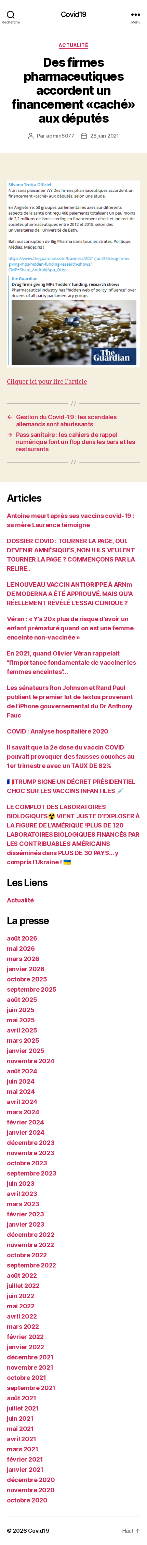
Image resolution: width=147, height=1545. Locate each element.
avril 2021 (21, 1438)
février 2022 (25, 1336)
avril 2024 (22, 1101)
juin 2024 (21, 1081)
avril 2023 (22, 1193)
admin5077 (60, 135)
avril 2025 (22, 1030)
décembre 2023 (31, 1142)
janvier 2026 (25, 969)
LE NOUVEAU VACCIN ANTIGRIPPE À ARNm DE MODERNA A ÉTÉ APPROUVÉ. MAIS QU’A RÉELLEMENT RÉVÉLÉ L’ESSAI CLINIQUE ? (70, 593)
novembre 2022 (30, 1244)
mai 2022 (21, 1306)
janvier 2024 (25, 1132)
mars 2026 (23, 958)
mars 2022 (23, 1326)
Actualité (74, 45)
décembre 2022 (30, 1234)
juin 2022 (20, 1295)
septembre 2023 (31, 1173)
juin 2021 (20, 1418)
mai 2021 (20, 1428)
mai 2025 (21, 1020)
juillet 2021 (23, 1408)
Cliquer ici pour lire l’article (47, 382)
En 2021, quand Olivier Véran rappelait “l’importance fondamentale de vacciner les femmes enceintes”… (71, 662)
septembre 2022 (31, 1265)
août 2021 (21, 1398)
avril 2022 (22, 1316)
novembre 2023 (30, 1152)
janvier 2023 (25, 1224)
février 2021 (25, 1459)
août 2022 (22, 1275)
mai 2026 (21, 948)
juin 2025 (21, 1009)
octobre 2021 (26, 1377)
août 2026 (22, 938)
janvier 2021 (25, 1469)
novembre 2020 (31, 1490)
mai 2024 (21, 1091)
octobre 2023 (27, 1163)
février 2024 (25, 1122)
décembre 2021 (30, 1357)
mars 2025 (23, 1040)
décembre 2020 (31, 1479)
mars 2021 (22, 1449)
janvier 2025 (25, 1050)
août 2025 (22, 999)
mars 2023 (23, 1204)
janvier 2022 (25, 1347)
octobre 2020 (27, 1500)
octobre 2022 (27, 1255)
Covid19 (73, 14)
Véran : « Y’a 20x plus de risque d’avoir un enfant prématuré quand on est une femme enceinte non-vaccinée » (70, 628)
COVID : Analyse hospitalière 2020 (57, 731)
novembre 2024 (30, 1061)
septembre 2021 (31, 1387)
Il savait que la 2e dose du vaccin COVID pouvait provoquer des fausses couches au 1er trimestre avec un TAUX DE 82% (70, 756)
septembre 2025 (31, 989)
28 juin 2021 (104, 135)
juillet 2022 (23, 1285)
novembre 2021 (30, 1367)
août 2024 (22, 1071)
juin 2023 (21, 1183)
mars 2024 (23, 1112)
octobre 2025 (27, 979)
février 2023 (25, 1214)
